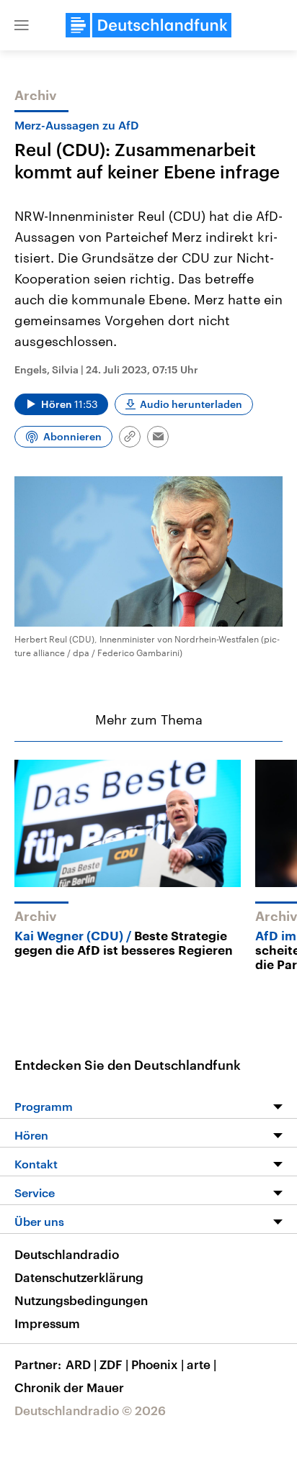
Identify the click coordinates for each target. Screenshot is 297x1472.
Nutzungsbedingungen (81, 1300)
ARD (81, 1364)
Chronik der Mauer (69, 1387)
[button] (21, 25)
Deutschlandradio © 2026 (90, 1410)
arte (201, 1364)
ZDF (113, 1364)
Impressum (47, 1323)
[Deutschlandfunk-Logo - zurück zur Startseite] (148, 25)
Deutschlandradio (66, 1254)
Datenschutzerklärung (78, 1277)
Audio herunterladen (191, 404)
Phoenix (157, 1364)
